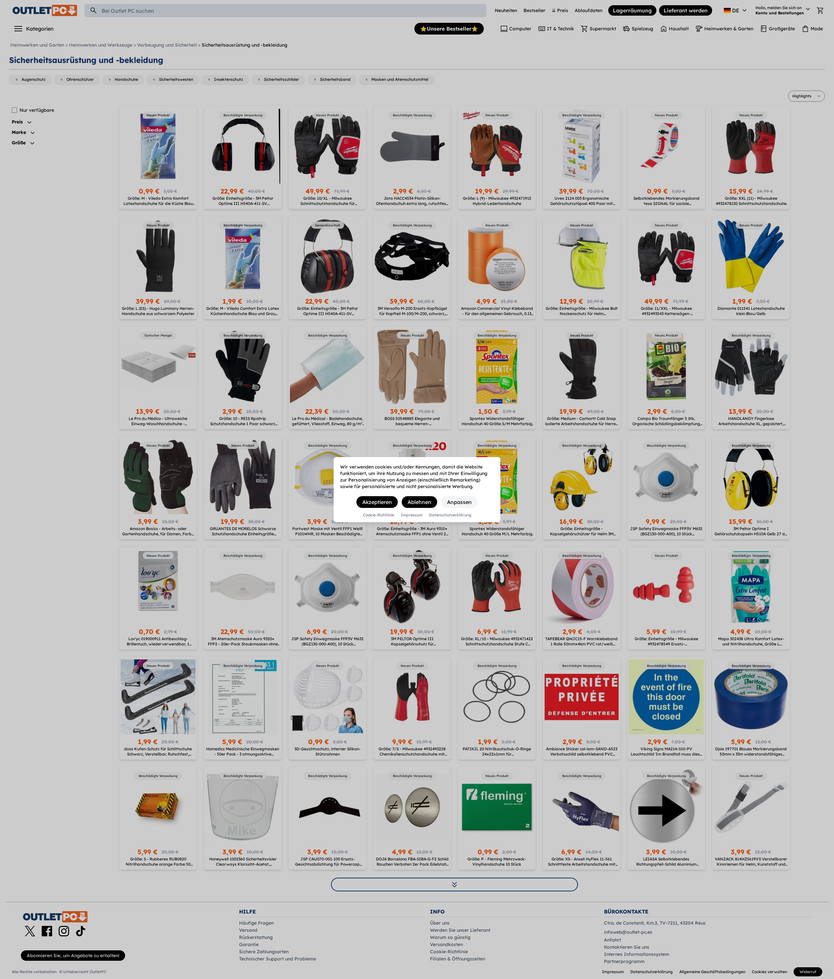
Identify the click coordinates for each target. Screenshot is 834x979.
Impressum (412, 515)
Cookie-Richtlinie (378, 515)
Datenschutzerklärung (450, 515)
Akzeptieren (377, 502)
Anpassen (459, 502)
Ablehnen (419, 502)
